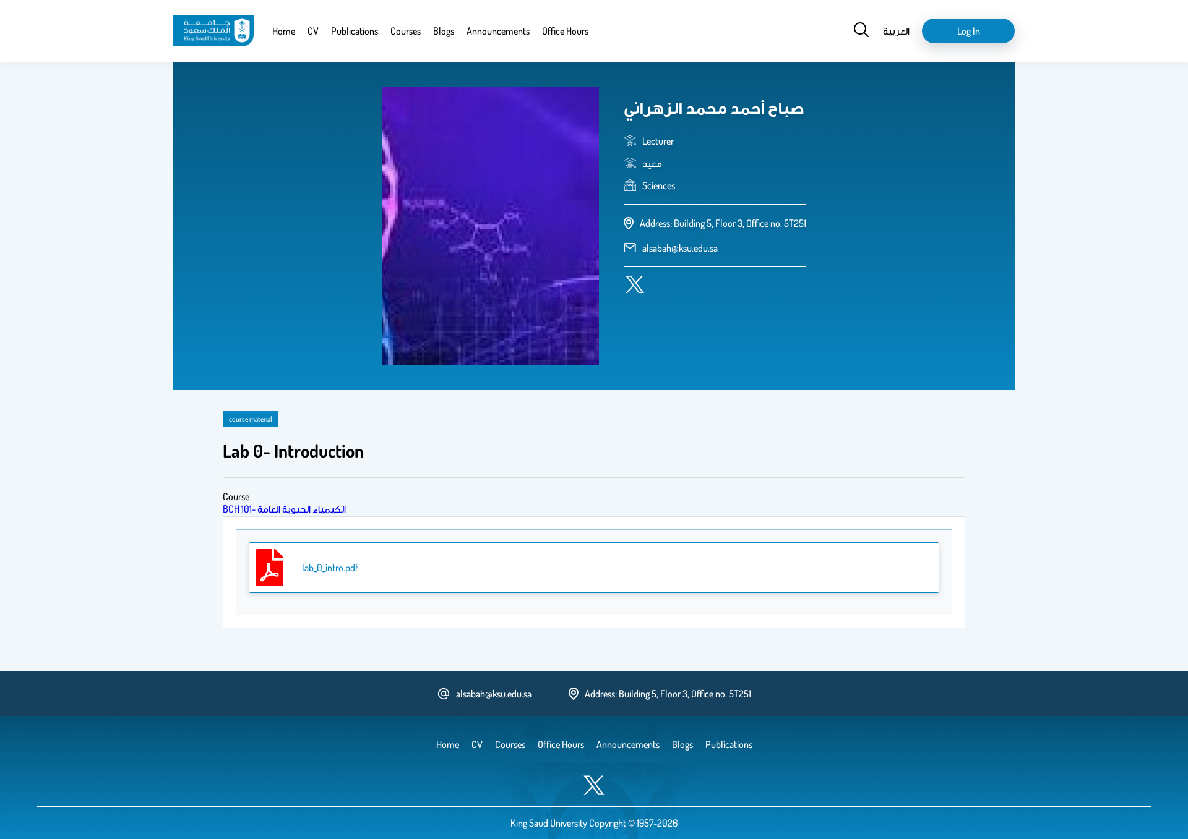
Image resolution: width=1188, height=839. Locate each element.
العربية (896, 31)
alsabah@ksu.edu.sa (680, 248)
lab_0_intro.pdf (330, 567)
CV (313, 31)
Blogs (443, 31)
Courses (405, 31)
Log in (968, 31)
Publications (354, 31)
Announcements (498, 31)
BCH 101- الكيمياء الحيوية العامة (284, 509)
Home (283, 31)
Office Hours (565, 31)
